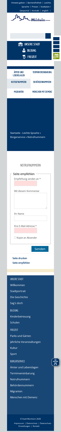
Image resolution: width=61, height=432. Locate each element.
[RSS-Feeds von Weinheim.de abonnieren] (56, 50)
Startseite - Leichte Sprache (24, 132)
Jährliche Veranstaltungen (25, 342)
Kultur (14, 348)
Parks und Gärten (20, 336)
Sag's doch (16, 303)
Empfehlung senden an (27, 178)
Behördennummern (42, 81)
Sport (13, 354)
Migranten (19, 91)
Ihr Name (19, 213)
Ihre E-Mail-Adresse (25, 226)
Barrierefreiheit (34, 2)
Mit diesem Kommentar (26, 190)
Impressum (19, 423)
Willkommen (17, 285)
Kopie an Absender (27, 237)
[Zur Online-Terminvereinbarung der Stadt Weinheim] (56, 56)
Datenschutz (31, 423)
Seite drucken (20, 258)
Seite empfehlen (21, 262)
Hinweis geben (18, 2)
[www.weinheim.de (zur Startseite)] (30, 20)
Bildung (31, 50)
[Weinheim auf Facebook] (56, 38)
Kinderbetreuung (20, 316)
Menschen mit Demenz (42, 91)
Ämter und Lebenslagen (19, 74)
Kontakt (35, 10)
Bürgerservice (31, 63)
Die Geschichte (19, 297)
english (45, 10)
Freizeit (32, 57)
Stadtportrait (18, 291)
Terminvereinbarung (42, 72)
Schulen (15, 322)
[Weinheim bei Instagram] (56, 42)
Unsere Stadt (32, 44)
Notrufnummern (18, 81)
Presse (35, 6)
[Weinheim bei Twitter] (56, 46)
